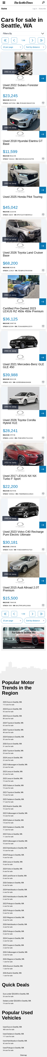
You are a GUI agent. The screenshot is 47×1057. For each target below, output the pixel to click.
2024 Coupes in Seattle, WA (13, 939)
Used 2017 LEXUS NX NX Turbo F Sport (20, 477)
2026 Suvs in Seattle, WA (12, 745)
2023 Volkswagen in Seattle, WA (15, 814)
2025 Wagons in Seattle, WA (13, 918)
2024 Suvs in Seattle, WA (12, 710)
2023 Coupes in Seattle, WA (13, 946)
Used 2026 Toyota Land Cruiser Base (23, 254)
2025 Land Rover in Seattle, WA (15, 877)
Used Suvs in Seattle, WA (12, 1028)
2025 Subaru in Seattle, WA (13, 786)
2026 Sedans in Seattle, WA (13, 884)
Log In (35, 8)
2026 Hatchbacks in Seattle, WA (15, 925)
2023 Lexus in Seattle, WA (13, 773)
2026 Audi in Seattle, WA (12, 974)
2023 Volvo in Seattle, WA (12, 835)
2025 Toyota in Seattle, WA (13, 731)
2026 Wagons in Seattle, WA (13, 960)
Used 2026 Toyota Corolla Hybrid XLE (19, 421)
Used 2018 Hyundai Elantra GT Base (23, 142)
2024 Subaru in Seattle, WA (13, 821)
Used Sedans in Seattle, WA (13, 1035)
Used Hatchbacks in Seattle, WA (15, 1042)
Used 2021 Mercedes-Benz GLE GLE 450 (23, 366)
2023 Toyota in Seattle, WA (13, 793)
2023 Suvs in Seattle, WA (12, 717)
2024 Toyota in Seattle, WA (13, 724)
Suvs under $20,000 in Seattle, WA (16, 995)
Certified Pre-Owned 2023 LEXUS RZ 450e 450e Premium (23, 310)
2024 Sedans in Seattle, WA (13, 738)
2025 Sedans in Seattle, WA (13, 800)
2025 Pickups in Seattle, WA (13, 912)
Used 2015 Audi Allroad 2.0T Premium (21, 589)
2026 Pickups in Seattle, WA (13, 932)
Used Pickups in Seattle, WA (13, 1049)
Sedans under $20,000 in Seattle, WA (17, 1002)
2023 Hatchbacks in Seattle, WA (15, 849)
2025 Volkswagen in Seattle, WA (15, 766)
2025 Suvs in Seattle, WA (12, 703)
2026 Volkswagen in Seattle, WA (15, 953)
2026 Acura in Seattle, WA (13, 967)
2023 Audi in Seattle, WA (12, 807)
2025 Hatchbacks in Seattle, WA (15, 898)
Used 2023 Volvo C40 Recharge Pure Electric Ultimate (23, 533)
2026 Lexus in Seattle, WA (13, 863)
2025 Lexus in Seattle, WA (13, 780)
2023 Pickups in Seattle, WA (13, 905)
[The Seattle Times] (24, 2)
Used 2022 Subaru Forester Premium (20, 86)
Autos (4, 8)
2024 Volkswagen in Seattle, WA (15, 842)
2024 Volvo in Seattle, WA (12, 870)
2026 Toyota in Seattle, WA (13, 752)
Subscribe (42, 8)
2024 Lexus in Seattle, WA (13, 759)
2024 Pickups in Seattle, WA (13, 856)
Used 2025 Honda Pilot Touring (22, 196)
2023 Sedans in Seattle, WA (13, 828)
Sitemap (23, 1055)
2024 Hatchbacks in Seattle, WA (15, 891)
